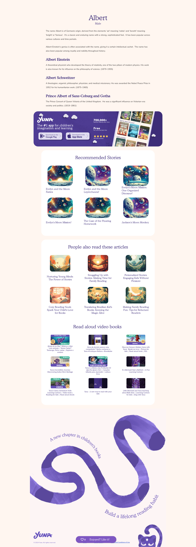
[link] (50, 136)
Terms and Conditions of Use (120, 542)
